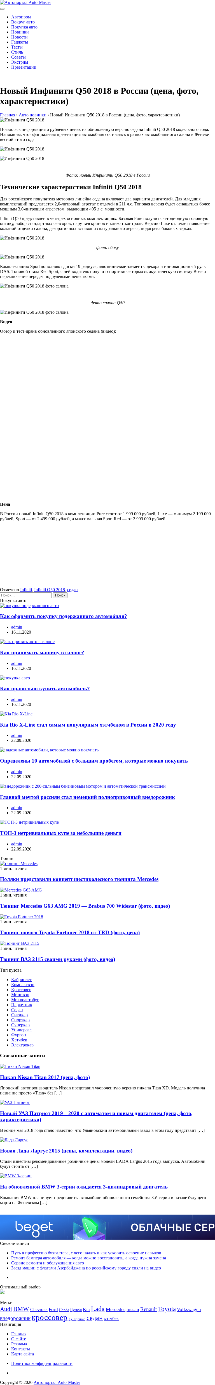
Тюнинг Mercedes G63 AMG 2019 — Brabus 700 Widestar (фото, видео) (85, 906)
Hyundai (76, 1310)
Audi (6, 1309)
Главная (18, 1333)
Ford (53, 1309)
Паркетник (21, 1004)
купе (72, 1318)
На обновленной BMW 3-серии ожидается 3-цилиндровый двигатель (84, 1187)
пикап (81, 1319)
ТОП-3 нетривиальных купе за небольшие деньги (60, 833)
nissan (133, 1309)
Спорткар (20, 1019)
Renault (148, 1309)
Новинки (20, 32)
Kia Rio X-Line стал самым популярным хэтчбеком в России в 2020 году (88, 725)
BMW (21, 1308)
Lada (98, 1308)
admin (16, 627)
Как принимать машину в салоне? (42, 652)
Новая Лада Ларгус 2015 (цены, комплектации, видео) (66, 1151)
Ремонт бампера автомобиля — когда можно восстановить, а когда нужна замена (88, 1257)
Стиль (17, 52)
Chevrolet (39, 1309)
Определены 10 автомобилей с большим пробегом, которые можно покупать (94, 761)
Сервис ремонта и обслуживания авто (47, 1263)
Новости (19, 37)
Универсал (21, 1029)
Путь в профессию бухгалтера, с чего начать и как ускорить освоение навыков (86, 1252)
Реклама (19, 1343)
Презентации (23, 67)
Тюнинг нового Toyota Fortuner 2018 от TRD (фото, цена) (70, 932)
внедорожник (15, 1318)
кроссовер (49, 1317)
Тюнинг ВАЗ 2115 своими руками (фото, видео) (57, 959)
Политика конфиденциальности (42, 1363)
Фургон (18, 1034)
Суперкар (20, 1024)
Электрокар (22, 1045)
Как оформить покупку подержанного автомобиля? (63, 616)
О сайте (18, 1338)
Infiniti (26, 589)
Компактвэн (22, 984)
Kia (86, 1309)
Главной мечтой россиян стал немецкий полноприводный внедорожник (87, 797)
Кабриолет (21, 979)
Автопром (21, 17)
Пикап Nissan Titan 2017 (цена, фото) (45, 1077)
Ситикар (19, 1014)
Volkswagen (189, 1309)
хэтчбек (111, 1318)
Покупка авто (24, 27)
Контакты (20, 1348)
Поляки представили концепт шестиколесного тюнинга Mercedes (79, 879)
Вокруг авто (23, 22)
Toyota (167, 1308)
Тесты (17, 47)
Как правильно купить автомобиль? (45, 688)
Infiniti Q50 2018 (49, 589)
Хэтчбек (19, 1039)
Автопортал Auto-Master (57, 1382)
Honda (64, 1310)
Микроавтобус (25, 999)
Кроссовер (21, 989)
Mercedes (115, 1309)
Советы (18, 57)
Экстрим (19, 62)
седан (72, 589)
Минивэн (20, 994)
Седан (17, 1009)
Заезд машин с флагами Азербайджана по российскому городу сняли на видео (86, 1268)
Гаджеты (19, 42)
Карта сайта (22, 1354)
